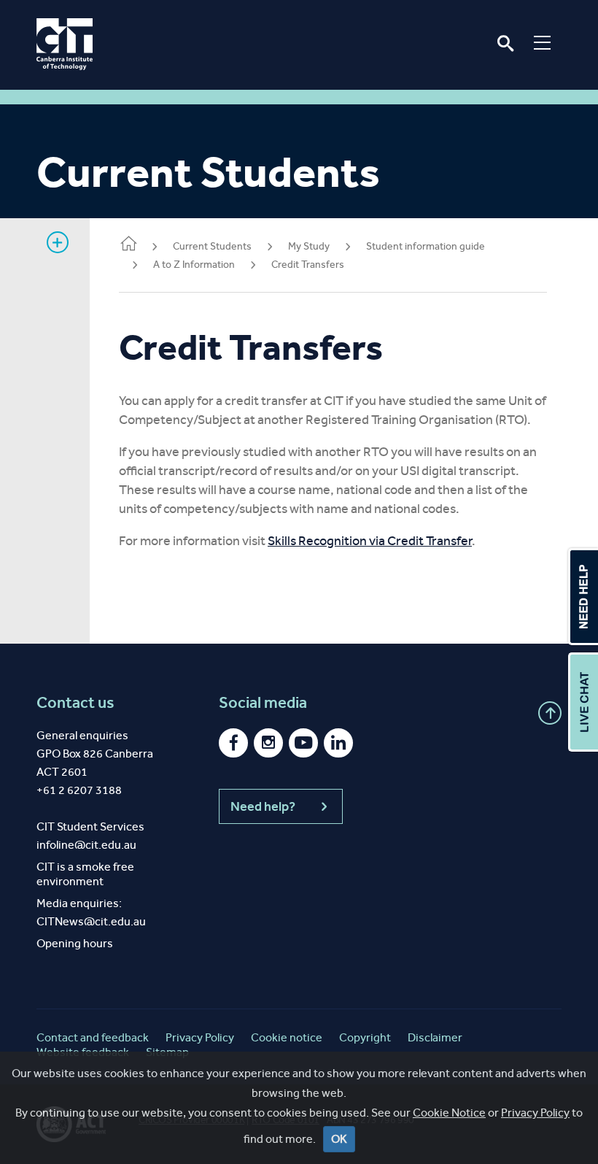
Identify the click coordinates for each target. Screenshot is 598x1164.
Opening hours (74, 943)
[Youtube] (303, 743)
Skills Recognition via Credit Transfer (370, 541)
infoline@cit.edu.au (86, 845)
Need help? (262, 806)
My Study (309, 246)
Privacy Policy (535, 1112)
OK (339, 1139)
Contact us (75, 702)
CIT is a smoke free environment (85, 874)
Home (127, 246)
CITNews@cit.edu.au (91, 921)
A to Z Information (194, 264)
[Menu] (542, 42)
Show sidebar (58, 242)
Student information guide (425, 246)
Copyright (365, 1037)
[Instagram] (268, 743)
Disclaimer (435, 1037)
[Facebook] (233, 743)
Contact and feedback (92, 1037)
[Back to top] (550, 713)
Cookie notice (286, 1037)
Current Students (212, 246)
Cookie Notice (449, 1112)
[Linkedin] (338, 743)
